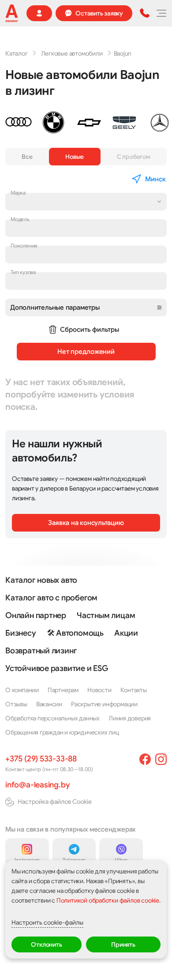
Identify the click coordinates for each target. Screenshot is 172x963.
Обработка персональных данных (52, 718)
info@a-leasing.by (37, 785)
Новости (99, 690)
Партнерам (63, 690)
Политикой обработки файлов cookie (107, 900)
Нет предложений (86, 352)
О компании (22, 690)
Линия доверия (129, 718)
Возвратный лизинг (41, 651)
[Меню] (161, 13)
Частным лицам (106, 615)
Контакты (133, 690)
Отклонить (46, 944)
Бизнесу (20, 633)
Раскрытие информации (104, 704)
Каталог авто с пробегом (51, 598)
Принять (123, 944)
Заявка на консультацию (85, 523)
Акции (126, 633)
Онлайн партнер (35, 615)
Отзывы (16, 704)
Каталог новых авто (41, 580)
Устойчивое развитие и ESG (56, 668)
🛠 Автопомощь (75, 633)
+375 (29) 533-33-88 (41, 759)
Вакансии (49, 704)
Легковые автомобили (72, 53)
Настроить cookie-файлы (47, 922)
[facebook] (145, 759)
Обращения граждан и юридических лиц (62, 732)
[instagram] (161, 759)
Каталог (16, 53)
